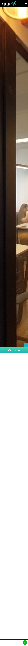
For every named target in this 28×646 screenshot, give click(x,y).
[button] (26, 3)
